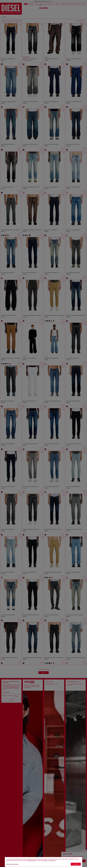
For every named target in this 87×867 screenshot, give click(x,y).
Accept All (76, 864)
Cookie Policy (52, 860)
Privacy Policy (45, 860)
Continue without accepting (12, 864)
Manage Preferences (32, 860)
